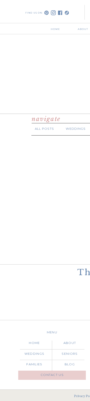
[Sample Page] (46, 209)
